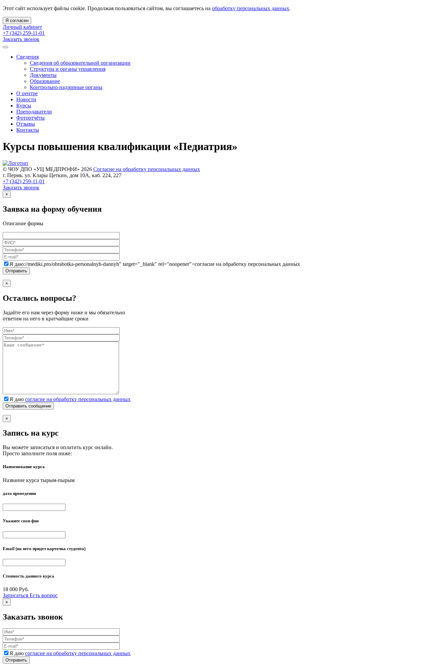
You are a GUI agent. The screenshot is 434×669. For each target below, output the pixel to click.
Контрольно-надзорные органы (66, 87)
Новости (26, 99)
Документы (43, 75)
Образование (45, 81)
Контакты (27, 130)
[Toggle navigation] (5, 47)
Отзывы (25, 124)
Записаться (16, 595)
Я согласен (16, 20)
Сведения (27, 57)
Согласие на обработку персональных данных (146, 169)
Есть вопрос (43, 595)
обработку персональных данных (250, 8)
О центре (27, 93)
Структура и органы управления (67, 69)
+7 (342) (24, 33)
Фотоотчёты (30, 118)
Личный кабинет (22, 27)
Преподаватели (34, 111)
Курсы (23, 105)
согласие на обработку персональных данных (78, 399)
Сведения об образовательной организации (80, 63)
